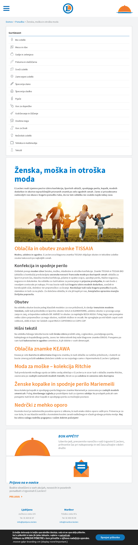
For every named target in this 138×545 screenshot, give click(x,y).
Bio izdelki (20, 39)
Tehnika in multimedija (26, 143)
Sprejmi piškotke (110, 537)
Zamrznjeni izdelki (24, 76)
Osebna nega (22, 120)
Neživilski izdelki (23, 135)
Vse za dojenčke (23, 106)
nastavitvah (64, 535)
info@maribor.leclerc (69, 522)
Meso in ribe (21, 47)
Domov (9, 21)
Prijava (14, 496)
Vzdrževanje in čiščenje (26, 113)
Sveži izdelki (21, 69)
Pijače (18, 98)
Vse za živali (21, 128)
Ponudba (19, 21)
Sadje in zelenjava (24, 54)
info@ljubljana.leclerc (27, 522)
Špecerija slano (23, 84)
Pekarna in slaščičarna (26, 61)
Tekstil (18, 150)
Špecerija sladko (23, 91)
